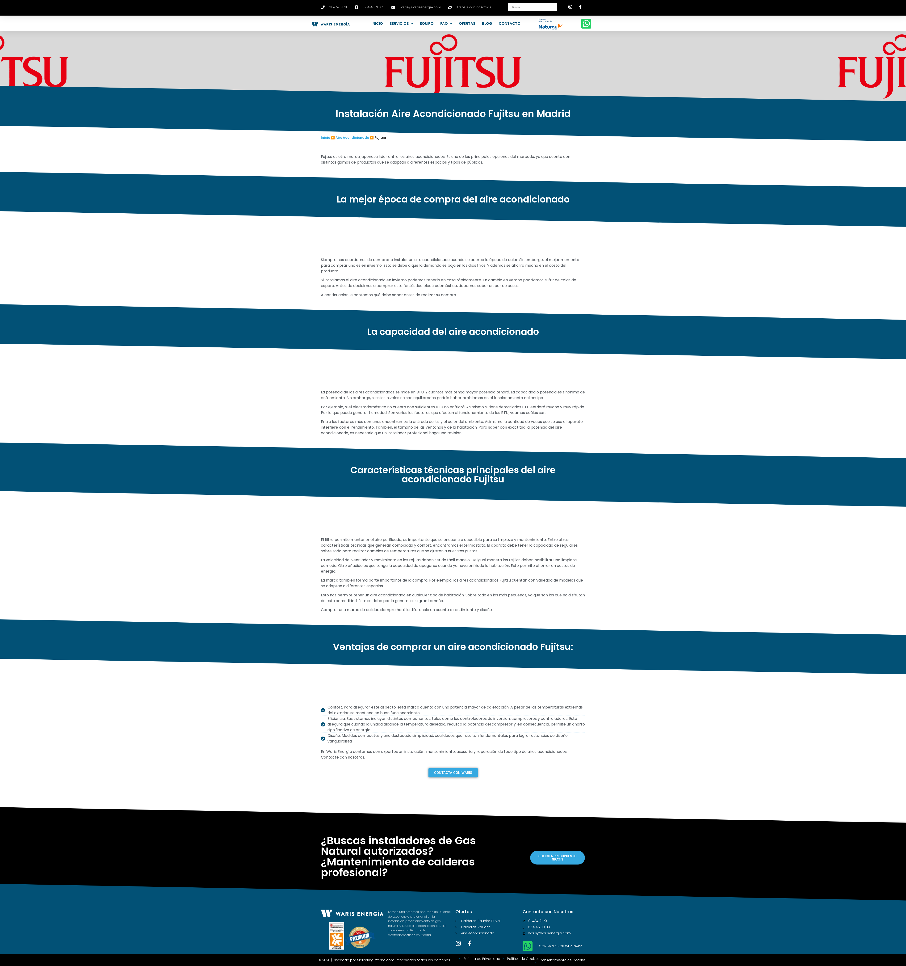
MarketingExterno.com (375, 960)
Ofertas (467, 23)
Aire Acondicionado (352, 137)
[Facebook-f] (469, 943)
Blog (487, 23)
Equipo (427, 23)
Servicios (399, 23)
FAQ (444, 23)
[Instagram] (458, 943)
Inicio (377, 23)
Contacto (509, 23)
